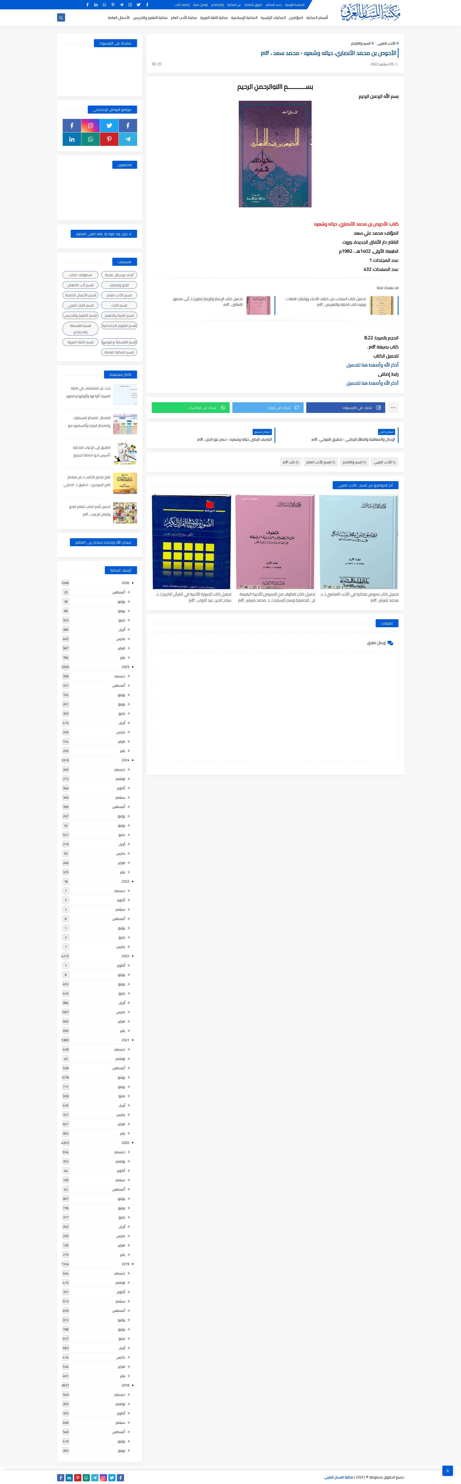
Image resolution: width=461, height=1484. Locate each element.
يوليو (121, 601)
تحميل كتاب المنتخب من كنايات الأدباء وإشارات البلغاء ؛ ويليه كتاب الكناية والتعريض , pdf (325, 301)
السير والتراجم (361, 43)
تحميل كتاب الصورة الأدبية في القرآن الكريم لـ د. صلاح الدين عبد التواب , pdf (193, 596)
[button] (345, 407)
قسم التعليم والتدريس (80, 315)
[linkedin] (96, 4)
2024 (125, 760)
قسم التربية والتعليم (119, 315)
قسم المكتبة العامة (119, 352)
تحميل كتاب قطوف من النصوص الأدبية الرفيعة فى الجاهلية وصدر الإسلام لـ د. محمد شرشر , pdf (276, 596)
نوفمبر (120, 778)
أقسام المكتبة (317, 17)
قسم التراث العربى (80, 305)
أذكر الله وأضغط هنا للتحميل (373, 365)
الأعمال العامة (119, 17)
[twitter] (138, 4)
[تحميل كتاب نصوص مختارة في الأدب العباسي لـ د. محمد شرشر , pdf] (359, 541)
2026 (125, 583)
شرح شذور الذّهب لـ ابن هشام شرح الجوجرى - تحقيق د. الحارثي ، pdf (86, 485)
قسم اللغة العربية (80, 342)
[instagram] (130, 4)
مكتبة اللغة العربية (214, 17)
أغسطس (118, 592)
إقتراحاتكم (217, 5)
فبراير (121, 648)
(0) (154, 64)
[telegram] (121, 4)
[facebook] (147, 4)
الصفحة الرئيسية (294, 5)
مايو (121, 620)
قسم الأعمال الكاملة (80, 295)
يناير (122, 657)
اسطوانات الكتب (80, 275)
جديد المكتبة (274, 5)
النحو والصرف (119, 285)
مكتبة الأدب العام (184, 17)
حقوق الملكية (254, 5)
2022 (125, 956)
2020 (125, 1142)
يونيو (121, 611)
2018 (125, 1385)
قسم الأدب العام (318, 462)
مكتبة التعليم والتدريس (150, 17)
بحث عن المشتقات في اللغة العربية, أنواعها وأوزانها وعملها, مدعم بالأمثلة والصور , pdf (88, 396)
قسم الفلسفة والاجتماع (80, 328)
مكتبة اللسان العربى (338, 1477)
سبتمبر (120, 797)
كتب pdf (289, 462)
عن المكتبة (234, 5)
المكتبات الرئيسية (273, 17)
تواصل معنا (200, 5)
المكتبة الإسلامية (244, 17)
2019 (125, 1264)
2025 (125, 666)
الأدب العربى (386, 43)
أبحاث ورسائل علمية (119, 275)
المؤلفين (296, 17)
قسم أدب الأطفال (80, 285)
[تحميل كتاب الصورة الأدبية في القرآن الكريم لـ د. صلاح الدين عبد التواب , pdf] (191, 541)
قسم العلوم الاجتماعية (119, 325)
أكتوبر (121, 788)
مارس (120, 639)
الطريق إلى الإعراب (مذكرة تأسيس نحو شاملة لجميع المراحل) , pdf (91, 455)
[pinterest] (113, 4)
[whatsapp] (104, 4)
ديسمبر (119, 676)
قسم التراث (119, 305)
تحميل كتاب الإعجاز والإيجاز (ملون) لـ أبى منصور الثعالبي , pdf (208, 301)
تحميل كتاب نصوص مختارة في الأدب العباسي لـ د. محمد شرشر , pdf (359, 596)
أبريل (122, 629)
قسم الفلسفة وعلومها (119, 342)
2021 (125, 1040)
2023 (125, 881)
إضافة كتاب (182, 5)
